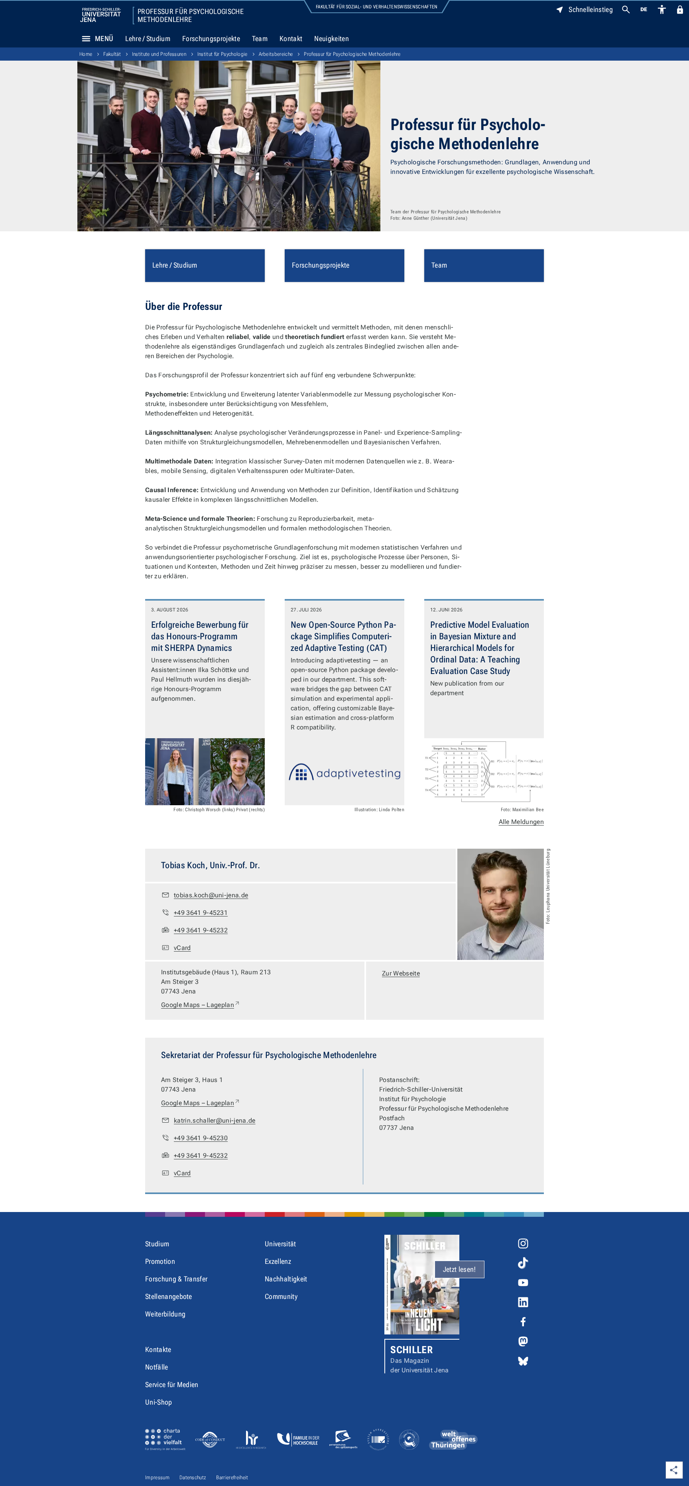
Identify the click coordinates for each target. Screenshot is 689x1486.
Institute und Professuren (159, 54)
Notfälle (156, 1367)
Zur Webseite (401, 973)
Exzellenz (278, 1261)
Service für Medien (172, 1384)
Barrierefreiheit (232, 1477)
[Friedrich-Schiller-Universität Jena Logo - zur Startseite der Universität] (100, 15)
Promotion (160, 1261)
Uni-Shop (158, 1402)
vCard (182, 948)
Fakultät (112, 54)
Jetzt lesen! (459, 1269)
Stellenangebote (168, 1296)
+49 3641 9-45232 (201, 930)
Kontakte (158, 1349)
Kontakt (291, 38)
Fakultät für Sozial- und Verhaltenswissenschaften (377, 7)
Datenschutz (193, 1477)
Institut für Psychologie (222, 54)
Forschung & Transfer (176, 1279)
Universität (280, 1244)
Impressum (157, 1477)
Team (260, 38)
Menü (104, 38)
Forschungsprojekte (211, 38)
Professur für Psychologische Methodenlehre (191, 16)
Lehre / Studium (147, 38)
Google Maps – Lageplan (200, 1005)
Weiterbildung (165, 1314)
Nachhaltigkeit (286, 1279)
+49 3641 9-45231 (201, 912)
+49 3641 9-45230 (201, 1138)
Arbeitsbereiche (276, 54)
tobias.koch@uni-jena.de (211, 895)
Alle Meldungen (521, 822)
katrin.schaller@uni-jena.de (215, 1120)
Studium (157, 1244)
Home (85, 54)
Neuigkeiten (331, 38)
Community (281, 1296)
